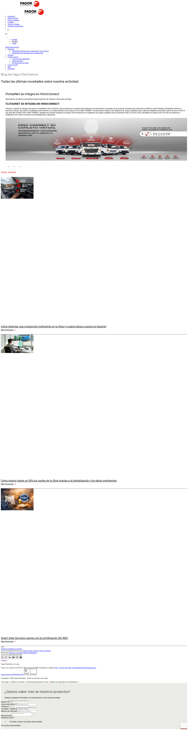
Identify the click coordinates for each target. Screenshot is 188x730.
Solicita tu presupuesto (15, 26)
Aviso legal (5, 682)
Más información (7, 330)
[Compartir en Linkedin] (20, 166)
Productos (11, 49)
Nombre (4, 702)
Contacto (11, 22)
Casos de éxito (13, 65)
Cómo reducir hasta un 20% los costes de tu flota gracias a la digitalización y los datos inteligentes (59, 480)
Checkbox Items (8, 718)
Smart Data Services (12, 47)
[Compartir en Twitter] (14, 166)
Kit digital (11, 69)
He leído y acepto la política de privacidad (26, 722)
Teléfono (5, 706)
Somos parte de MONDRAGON (12, 674)
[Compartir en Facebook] (8, 166)
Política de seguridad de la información (63, 682)
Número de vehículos (9, 711)
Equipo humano (17, 61)
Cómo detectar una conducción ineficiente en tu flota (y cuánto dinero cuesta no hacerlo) (53, 326)
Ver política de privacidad (10, 725)
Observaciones (6, 716)
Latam (14, 43)
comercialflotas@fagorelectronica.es (83, 668)
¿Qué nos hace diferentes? (21, 59)
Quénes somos (28, 651)
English (14, 39)
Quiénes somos (13, 57)
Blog (9, 67)
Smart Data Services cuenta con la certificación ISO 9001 (34, 638)
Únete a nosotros (13, 20)
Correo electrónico (8, 704)
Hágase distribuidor (30, 653)
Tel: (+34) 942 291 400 (63, 668)
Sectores (10, 55)
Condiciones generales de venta (37, 682)
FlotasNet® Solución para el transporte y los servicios (30, 51)
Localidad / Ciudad (8, 709)
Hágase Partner (13, 18)
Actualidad (19, 653)
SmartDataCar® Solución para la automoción (27, 53)
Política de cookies (18, 682)
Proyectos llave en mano (20, 63)
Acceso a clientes (13, 24)
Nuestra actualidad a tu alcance (11, 649)
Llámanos (11, 16)
